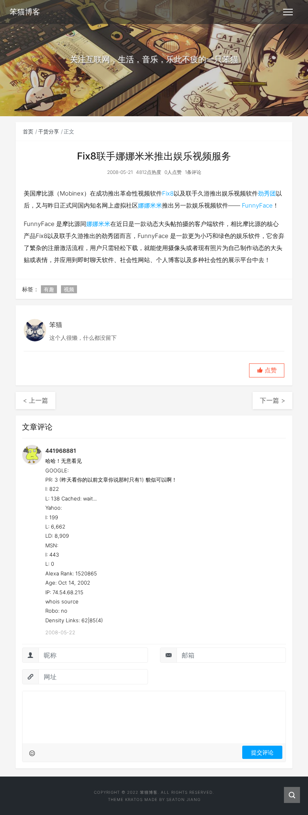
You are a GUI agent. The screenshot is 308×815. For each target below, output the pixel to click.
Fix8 (168, 193)
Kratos (134, 799)
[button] (266, 370)
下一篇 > (272, 400)
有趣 (49, 289)
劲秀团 (267, 193)
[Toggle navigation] (288, 12)
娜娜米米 (150, 205)
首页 (28, 131)
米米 (104, 224)
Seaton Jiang (183, 799)
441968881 (60, 450)
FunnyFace (257, 205)
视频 (69, 289)
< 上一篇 (35, 400)
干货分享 (48, 131)
